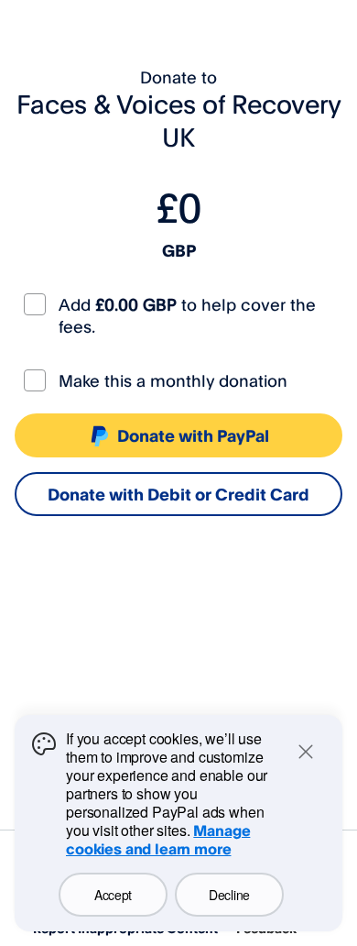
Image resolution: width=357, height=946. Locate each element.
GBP (179, 250)
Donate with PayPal (193, 435)
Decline (229, 895)
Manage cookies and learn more (158, 839)
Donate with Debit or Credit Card (178, 494)
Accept (113, 895)
